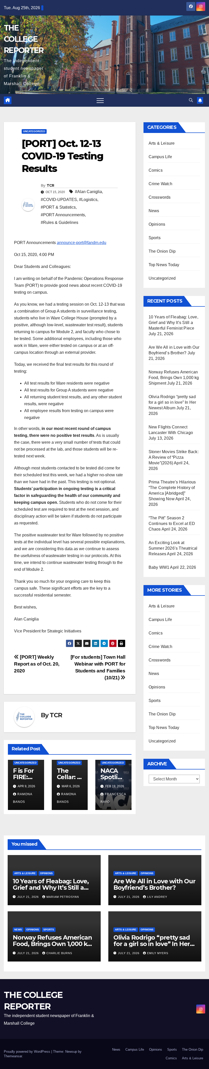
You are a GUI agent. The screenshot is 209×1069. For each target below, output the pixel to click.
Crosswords (160, 197)
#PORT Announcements (63, 215)
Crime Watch (160, 184)
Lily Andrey (157, 896)
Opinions (157, 224)
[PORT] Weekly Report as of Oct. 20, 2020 (36, 663)
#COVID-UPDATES (59, 199)
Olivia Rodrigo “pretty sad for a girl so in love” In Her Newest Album (172, 402)
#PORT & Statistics (58, 207)
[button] (191, 100)
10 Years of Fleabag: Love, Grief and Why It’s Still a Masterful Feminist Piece (173, 322)
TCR (50, 185)
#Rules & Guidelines (59, 222)
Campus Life (160, 157)
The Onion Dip (162, 251)
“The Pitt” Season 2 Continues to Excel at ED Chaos (172, 523)
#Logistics (88, 199)
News (154, 211)
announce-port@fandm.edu (81, 242)
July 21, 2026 (28, 896)
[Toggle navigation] (100, 100)
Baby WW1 (159, 567)
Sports (155, 238)
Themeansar (13, 1056)
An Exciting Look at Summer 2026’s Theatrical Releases (173, 548)
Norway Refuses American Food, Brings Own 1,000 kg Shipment (174, 377)
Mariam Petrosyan (62, 896)
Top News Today (164, 265)
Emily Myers (157, 953)
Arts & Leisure (162, 143)
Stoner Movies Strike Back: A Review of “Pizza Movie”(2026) (174, 457)
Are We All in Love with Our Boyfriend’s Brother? (154, 884)
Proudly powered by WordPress (27, 1051)
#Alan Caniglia (88, 192)
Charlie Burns (59, 953)
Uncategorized (34, 131)
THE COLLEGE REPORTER (23, 39)
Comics (156, 170)
